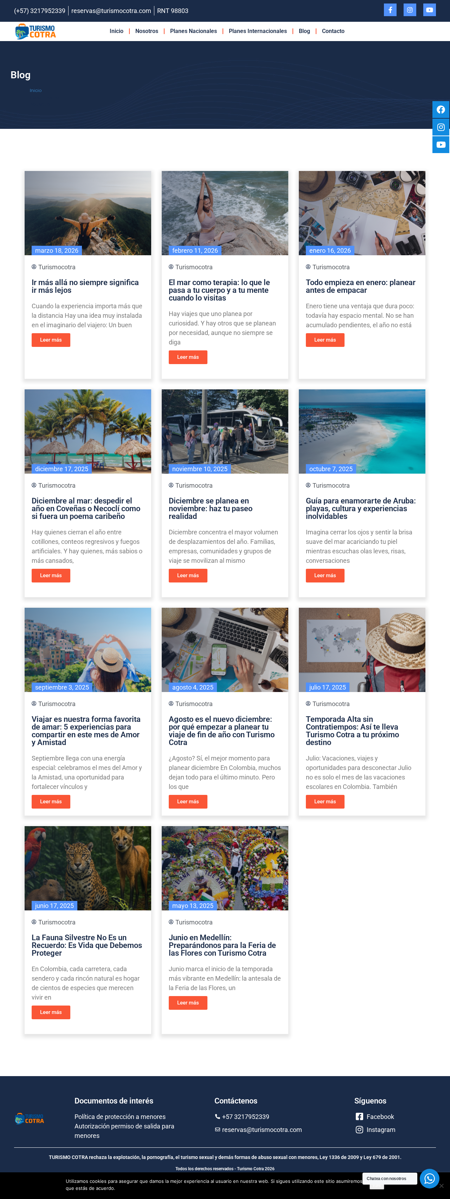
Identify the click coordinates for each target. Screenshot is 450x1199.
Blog (304, 31)
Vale (376, 1185)
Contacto (333, 31)
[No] (441, 1185)
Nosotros (146, 31)
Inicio (116, 31)
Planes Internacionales (258, 31)
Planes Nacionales (193, 31)
